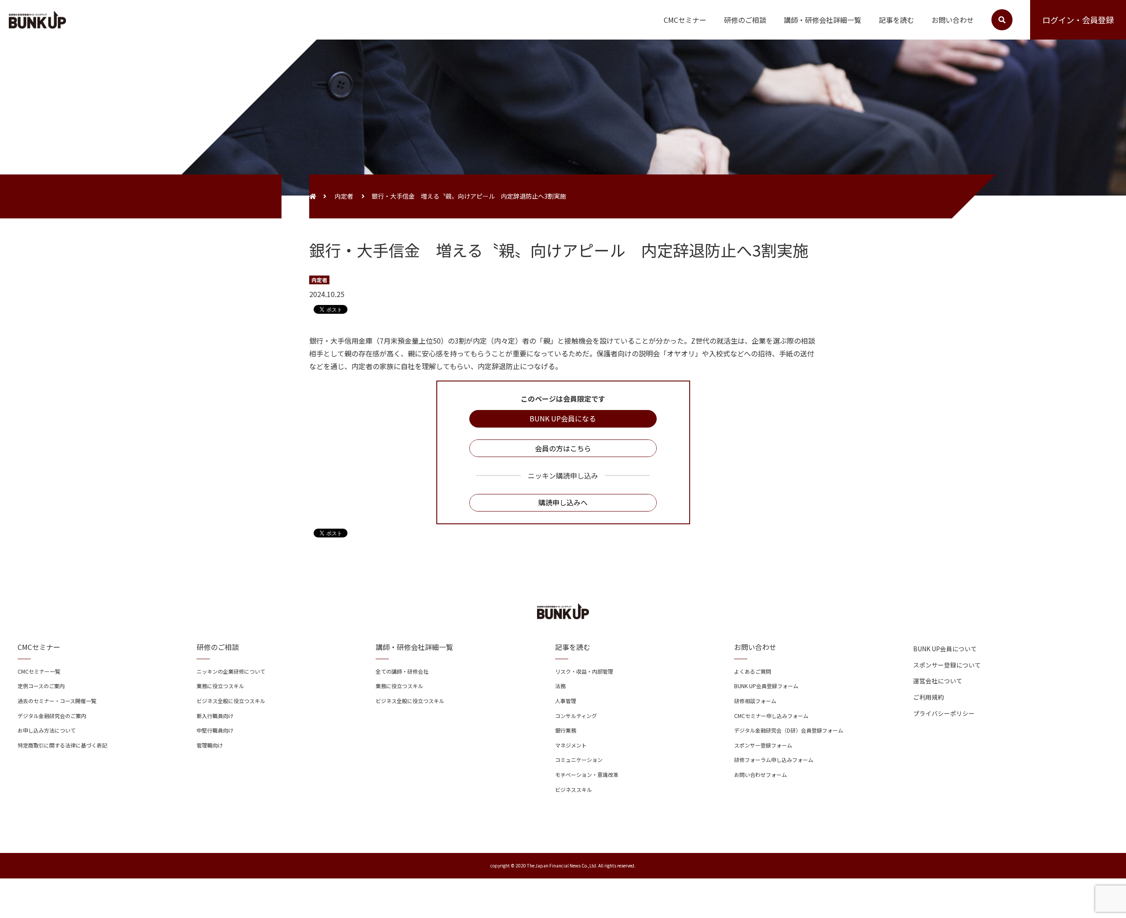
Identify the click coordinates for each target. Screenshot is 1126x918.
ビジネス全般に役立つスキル (231, 700)
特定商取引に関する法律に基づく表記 (62, 745)
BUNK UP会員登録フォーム (766, 685)
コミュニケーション (579, 759)
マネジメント (571, 745)
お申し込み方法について (47, 730)
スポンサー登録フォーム (763, 745)
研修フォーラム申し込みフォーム (773, 759)
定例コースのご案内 (41, 685)
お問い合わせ (953, 20)
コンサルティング (576, 715)
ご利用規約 (928, 697)
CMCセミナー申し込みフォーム (771, 715)
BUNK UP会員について (945, 648)
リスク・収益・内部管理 (584, 671)
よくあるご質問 (752, 671)
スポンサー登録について (947, 664)
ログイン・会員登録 (1078, 19)
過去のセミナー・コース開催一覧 (57, 700)
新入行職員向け (215, 715)
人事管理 (565, 700)
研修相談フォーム (755, 700)
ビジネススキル (573, 789)
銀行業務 (565, 730)
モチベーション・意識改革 (586, 774)
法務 (560, 685)
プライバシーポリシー (944, 713)
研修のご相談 (745, 20)
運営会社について (937, 680)
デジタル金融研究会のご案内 (52, 715)
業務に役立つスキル (220, 685)
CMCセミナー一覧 (39, 671)
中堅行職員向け (215, 730)
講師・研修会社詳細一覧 (822, 20)
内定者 (344, 196)
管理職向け (210, 745)
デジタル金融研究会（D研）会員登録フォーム (788, 730)
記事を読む (896, 20)
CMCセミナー (685, 20)
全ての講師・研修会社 (402, 671)
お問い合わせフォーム (760, 774)
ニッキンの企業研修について (231, 671)
